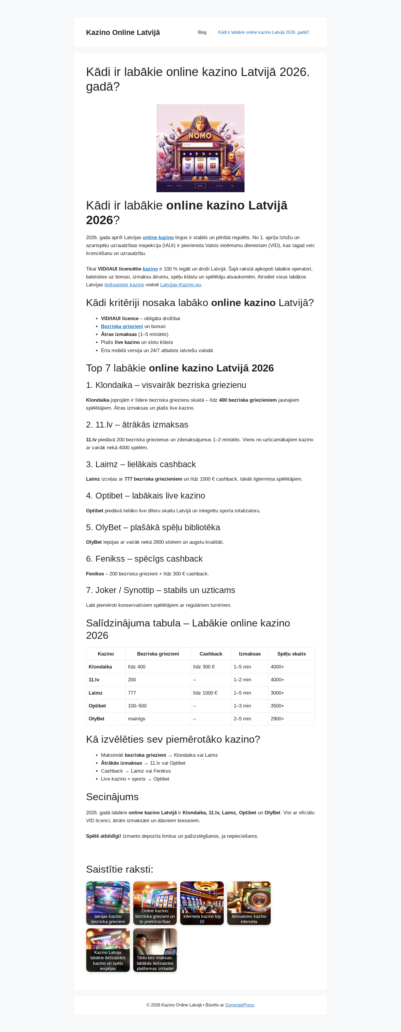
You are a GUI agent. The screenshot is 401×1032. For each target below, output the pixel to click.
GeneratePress (240, 1004)
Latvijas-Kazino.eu (180, 285)
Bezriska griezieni (122, 326)
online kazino (158, 237)
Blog (202, 32)
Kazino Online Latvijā (123, 32)
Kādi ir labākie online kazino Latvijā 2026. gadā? (263, 32)
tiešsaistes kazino (124, 285)
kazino (150, 269)
